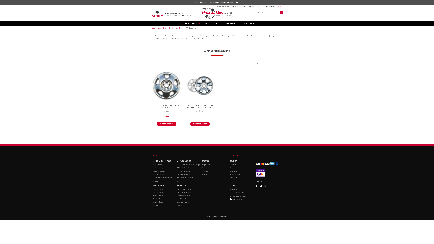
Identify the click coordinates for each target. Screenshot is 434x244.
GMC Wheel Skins (183, 202)
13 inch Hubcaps (158, 202)
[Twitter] (261, 186)
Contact (259, 6)
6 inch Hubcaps (158, 189)
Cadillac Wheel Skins (184, 189)
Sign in (266, 6)
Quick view (166, 86)
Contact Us (233, 190)
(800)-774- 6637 (235, 6)
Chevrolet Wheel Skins (184, 192)
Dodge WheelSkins (183, 195)
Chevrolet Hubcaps (159, 171)
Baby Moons (206, 165)
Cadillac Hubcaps (158, 168)
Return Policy (234, 171)
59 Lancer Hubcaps (183, 174)
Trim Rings (205, 171)
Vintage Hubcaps (212, 23)
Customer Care (234, 168)
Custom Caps (231, 23)
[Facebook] (257, 186)
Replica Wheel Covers (189, 23)
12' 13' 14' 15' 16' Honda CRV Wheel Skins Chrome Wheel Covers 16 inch (200, 106)
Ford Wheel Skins (183, 199)
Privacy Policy (234, 177)
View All (155, 181)
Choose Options (166, 124)
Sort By (250, 63)
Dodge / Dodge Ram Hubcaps (162, 177)
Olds (203, 168)
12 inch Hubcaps (158, 199)
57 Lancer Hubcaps (183, 171)
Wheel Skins (249, 23)
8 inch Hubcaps (158, 192)
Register (273, 6)
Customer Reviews (248, 6)
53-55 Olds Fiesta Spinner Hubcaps (188, 165)
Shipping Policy (235, 174)
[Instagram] (265, 186)
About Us (233, 165)
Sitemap (204, 174)
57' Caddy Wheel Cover (184, 168)
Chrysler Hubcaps (158, 174)
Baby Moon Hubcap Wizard (186, 177)
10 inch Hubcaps (158, 195)
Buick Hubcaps (158, 165)
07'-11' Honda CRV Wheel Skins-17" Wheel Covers (166, 106)
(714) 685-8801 (237, 199)
